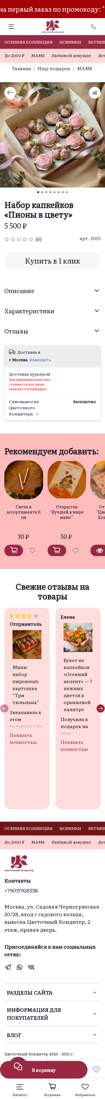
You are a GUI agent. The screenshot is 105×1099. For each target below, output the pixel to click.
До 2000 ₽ (14, 55)
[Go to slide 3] (46, 192)
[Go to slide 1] (38, 192)
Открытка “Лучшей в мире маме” (67, 511)
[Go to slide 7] (63, 192)
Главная (21, 68)
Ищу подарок (54, 68)
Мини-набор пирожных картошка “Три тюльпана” (26, 684)
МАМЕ (38, 55)
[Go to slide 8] (67, 192)
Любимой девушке (71, 55)
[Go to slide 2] (42, 192)
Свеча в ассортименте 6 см (24, 511)
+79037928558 (21, 890)
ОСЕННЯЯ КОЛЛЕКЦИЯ (28, 42)
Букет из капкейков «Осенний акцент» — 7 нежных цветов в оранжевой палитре (78, 684)
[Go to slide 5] (54, 192)
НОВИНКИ (70, 42)
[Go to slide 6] (59, 192)
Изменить (40, 359)
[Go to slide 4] (50, 192)
